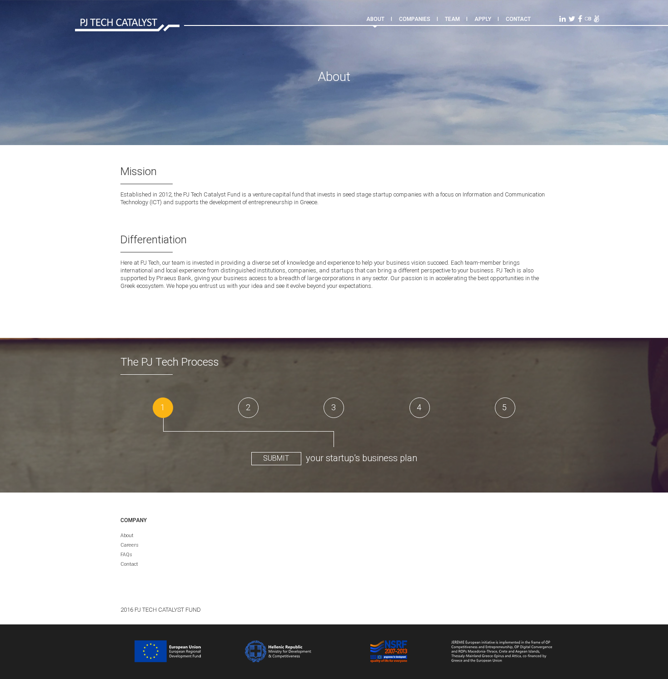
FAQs (126, 555)
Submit (276, 458)
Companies (414, 19)
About (375, 19)
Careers (129, 545)
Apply (482, 19)
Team (452, 19)
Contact (518, 19)
